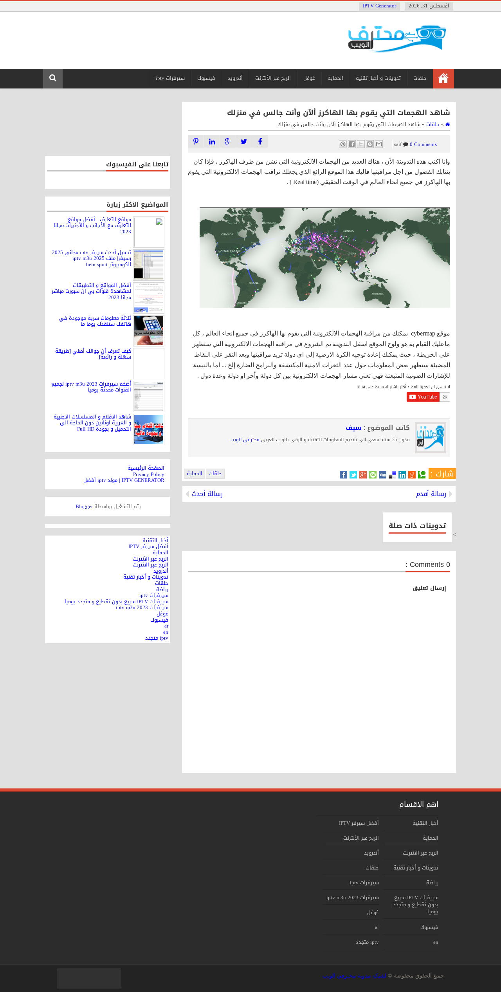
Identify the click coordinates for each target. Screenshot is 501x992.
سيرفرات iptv (170, 78)
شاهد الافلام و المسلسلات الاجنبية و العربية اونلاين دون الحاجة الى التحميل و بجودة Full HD (92, 423)
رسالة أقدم (431, 494)
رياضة (432, 882)
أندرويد (235, 78)
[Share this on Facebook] (343, 475)
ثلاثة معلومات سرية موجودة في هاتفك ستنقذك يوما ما (95, 321)
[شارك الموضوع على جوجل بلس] (228, 141)
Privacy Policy (148, 474)
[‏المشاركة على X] (361, 144)
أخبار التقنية (425, 823)
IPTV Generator (379, 5)
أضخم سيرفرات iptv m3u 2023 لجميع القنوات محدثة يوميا (91, 387)
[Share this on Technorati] (421, 475)
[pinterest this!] (196, 141)
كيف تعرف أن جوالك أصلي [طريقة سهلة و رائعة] (93, 354)
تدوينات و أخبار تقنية (378, 78)
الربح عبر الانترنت (420, 853)
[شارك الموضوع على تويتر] (244, 141)
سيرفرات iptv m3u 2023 (352, 897)
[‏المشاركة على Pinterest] (343, 144)
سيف (354, 428)
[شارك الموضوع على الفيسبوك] (260, 141)
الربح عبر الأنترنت (273, 78)
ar (377, 927)
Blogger (84, 506)
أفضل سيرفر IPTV (359, 823)
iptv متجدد (367, 942)
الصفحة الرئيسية (146, 468)
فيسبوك (206, 78)
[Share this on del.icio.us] (392, 475)
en (435, 942)
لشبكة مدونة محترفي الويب (354, 976)
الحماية (335, 78)
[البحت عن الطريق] (212, 141)
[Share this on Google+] (363, 475)
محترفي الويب (245, 439)
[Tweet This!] (353, 475)
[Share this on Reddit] (412, 475)
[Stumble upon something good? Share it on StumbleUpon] (373, 475)
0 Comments (413, 144)
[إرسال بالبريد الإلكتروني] (379, 144)
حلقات (420, 78)
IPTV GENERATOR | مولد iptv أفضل (123, 480)
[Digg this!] (382, 475)
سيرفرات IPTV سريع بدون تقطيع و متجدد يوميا (415, 904)
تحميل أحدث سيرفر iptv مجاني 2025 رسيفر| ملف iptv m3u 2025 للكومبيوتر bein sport (91, 258)
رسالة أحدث (207, 494)
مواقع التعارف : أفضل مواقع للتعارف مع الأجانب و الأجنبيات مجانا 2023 (92, 225)
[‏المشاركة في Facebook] (352, 144)
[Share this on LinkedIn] (402, 475)
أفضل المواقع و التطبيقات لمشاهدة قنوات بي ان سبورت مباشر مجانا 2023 (91, 291)
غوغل (309, 78)
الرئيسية (443, 78)
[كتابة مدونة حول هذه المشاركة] (370, 144)
